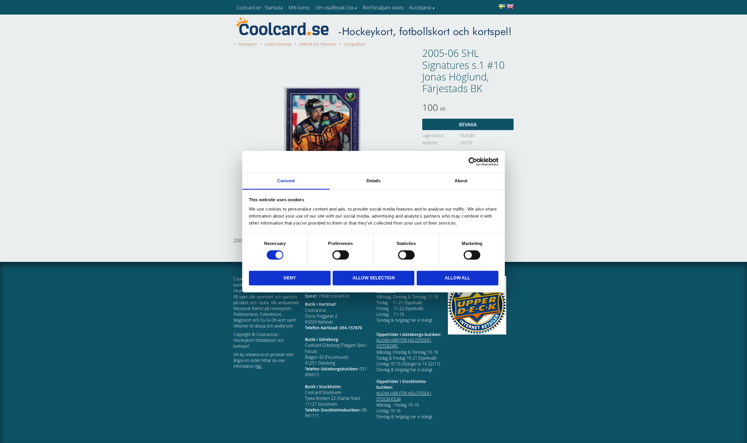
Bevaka (468, 124)
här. (258, 366)
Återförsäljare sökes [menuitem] (383, 7)
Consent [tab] (286, 180)
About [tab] (461, 180)
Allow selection (373, 278)
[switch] (340, 255)
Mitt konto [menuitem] (299, 7)
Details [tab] (373, 180)
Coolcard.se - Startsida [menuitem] (259, 7)
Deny (290, 278)
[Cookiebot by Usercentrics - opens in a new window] (472, 161)
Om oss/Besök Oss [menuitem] (334, 7)
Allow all (457, 278)
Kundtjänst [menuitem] (420, 7)
